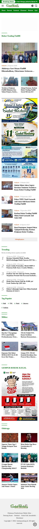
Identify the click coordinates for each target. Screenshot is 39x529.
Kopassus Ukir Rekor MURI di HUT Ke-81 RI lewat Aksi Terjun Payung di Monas (10, 355)
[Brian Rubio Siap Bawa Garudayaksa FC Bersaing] (29, 437)
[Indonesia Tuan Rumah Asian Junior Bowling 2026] (29, 477)
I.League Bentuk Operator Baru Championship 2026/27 (9, 466)
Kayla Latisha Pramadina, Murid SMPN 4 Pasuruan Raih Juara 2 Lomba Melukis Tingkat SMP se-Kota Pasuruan (20, 267)
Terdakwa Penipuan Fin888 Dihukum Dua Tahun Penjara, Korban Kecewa (9, 90)
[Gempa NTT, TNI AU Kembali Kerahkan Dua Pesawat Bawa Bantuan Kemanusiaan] (29, 346)
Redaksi (17, 515)
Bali (4, 303)
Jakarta (25, 303)
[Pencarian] (36, 6)
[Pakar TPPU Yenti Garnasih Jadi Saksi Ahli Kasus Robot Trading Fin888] (7, 200)
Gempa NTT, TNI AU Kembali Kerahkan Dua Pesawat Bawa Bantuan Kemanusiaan (29, 355)
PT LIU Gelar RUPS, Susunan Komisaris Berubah (28, 466)
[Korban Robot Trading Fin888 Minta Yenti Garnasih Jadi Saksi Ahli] (7, 214)
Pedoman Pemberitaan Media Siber (19, 513)
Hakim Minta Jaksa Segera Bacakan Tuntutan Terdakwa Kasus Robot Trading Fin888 (25, 187)
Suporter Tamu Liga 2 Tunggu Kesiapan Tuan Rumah (9, 446)
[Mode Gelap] (32, 6)
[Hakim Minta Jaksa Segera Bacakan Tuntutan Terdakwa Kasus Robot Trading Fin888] (7, 186)
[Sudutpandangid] (12, 6)
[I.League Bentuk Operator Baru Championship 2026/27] (10, 457)
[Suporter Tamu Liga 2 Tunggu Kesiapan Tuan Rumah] (10, 437)
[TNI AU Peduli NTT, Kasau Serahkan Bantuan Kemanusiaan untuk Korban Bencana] (29, 326)
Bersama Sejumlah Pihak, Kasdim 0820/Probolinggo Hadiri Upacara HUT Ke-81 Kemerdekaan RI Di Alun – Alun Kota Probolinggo (21, 259)
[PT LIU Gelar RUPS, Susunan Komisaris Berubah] (29, 457)
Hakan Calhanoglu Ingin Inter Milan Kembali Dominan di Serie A (21, 290)
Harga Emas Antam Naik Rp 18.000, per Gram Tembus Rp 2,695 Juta (19, 282)
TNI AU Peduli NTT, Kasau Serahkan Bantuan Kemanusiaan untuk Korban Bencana (28, 335)
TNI (11, 303)
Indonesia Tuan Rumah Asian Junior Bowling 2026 (28, 486)
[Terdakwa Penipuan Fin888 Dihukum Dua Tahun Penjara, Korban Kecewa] (10, 81)
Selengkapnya (19, 239)
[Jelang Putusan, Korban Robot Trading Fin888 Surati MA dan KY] (29, 81)
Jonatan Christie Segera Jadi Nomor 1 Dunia (9, 485)
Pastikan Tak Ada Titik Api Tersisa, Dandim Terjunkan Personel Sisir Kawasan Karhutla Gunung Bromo (21, 275)
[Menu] (3, 6)
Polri (17, 303)
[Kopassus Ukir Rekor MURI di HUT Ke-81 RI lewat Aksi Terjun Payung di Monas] (10, 346)
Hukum (4, 66)
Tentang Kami (8, 515)
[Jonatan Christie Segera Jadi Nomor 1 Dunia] (10, 477)
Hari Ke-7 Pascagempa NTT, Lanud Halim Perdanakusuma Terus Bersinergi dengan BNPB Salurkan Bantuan (10, 335)
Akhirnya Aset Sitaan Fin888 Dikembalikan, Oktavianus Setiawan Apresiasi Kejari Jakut (17, 71)
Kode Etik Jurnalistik (28, 515)
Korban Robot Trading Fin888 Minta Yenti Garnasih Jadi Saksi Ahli (25, 215)
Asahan (5, 308)
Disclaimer (19, 518)
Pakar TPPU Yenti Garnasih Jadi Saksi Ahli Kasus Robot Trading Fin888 (24, 201)
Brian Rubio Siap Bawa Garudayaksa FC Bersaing (28, 446)
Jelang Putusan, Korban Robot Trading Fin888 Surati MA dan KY (29, 90)
